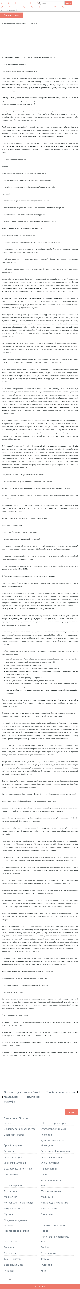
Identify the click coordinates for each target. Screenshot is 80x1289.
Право (44, 1230)
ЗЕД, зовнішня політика (18, 1168)
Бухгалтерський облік (54, 1128)
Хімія (44, 1270)
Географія (47, 1134)
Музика (8, 1214)
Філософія (47, 1264)
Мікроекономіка (13, 1208)
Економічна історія (52, 1157)
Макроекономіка (51, 1191)
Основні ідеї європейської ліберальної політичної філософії (22, 1096)
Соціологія (10, 1253)
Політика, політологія (53, 1224)
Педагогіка (47, 1214)
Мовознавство (49, 1208)
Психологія (10, 1241)
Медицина (47, 1196)
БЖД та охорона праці (54, 1123)
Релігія (45, 1247)
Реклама (9, 1247)
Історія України (13, 1185)
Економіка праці (13, 1157)
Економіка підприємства (55, 1151)
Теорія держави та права (61, 1092)
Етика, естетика (50, 1162)
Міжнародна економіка (54, 1202)
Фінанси (9, 1270)
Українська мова (14, 1264)
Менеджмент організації (18, 1202)
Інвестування (49, 1168)
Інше (44, 1174)
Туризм (45, 1258)
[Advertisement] (40, 38)
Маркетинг (10, 1196)
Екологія (9, 1151)
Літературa (10, 1191)
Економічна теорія (15, 1162)
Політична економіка (16, 1230)
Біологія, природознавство (20, 1128)
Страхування (48, 1253)
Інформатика (11, 1174)
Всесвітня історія (14, 1134)
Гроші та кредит (13, 1145)
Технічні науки (12, 1258)
